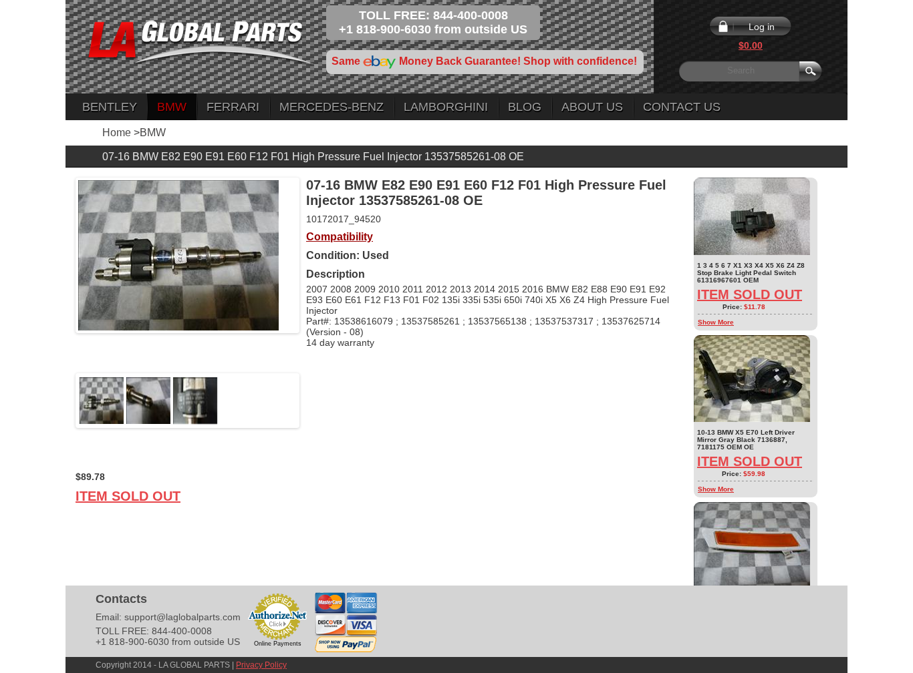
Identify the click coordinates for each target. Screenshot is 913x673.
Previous (58, 400)
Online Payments (277, 643)
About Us (592, 107)
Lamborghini (446, 107)
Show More (716, 322)
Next (316, 400)
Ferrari (233, 107)
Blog (524, 107)
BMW (171, 107)
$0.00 (751, 45)
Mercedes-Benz (331, 107)
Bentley (109, 107)
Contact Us (682, 107)
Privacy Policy (261, 665)
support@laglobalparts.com (182, 617)
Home (116, 132)
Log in (762, 26)
